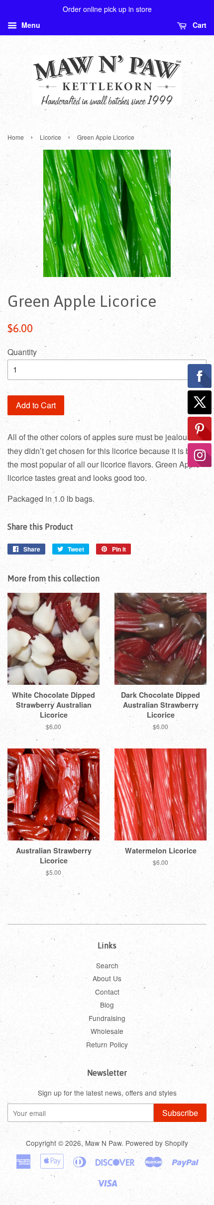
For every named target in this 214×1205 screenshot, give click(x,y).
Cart (199, 25)
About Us (107, 978)
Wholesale (107, 1031)
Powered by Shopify (156, 1143)
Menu (29, 25)
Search (107, 965)
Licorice (50, 137)
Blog (107, 1005)
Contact (107, 992)
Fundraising (107, 1018)
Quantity (22, 352)
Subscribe (180, 1112)
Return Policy (107, 1044)
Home (15, 137)
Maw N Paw (103, 1143)
